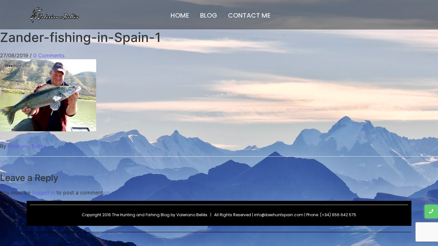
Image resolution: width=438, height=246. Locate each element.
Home (180, 15)
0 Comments (48, 55)
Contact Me (249, 15)
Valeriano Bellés (27, 146)
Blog (208, 15)
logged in (43, 192)
